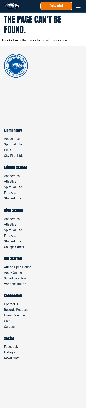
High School (13, 210)
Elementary (13, 130)
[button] (78, 6)
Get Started (13, 258)
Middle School (15, 167)
